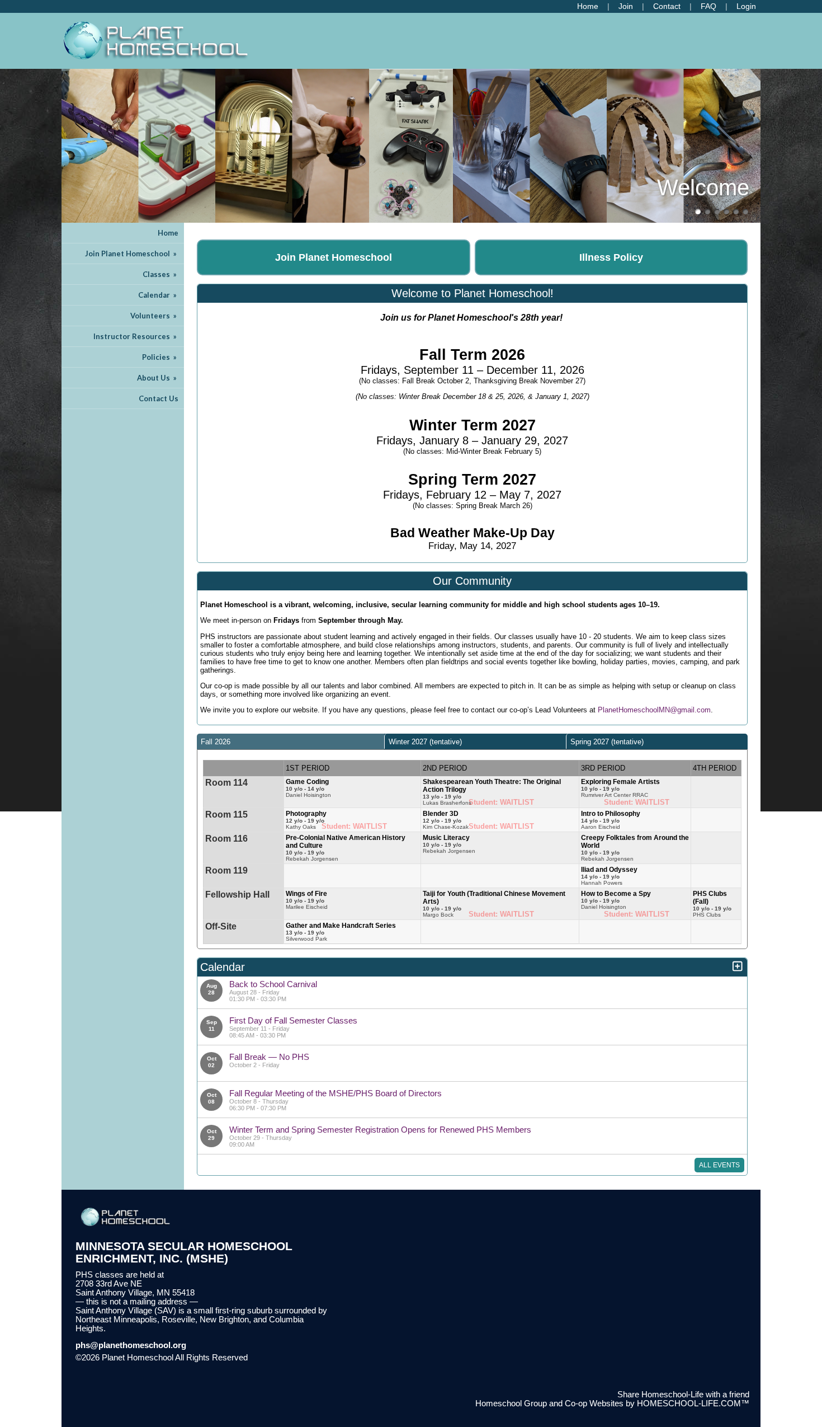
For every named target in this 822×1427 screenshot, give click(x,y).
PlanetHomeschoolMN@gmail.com (654, 710)
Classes (160, 274)
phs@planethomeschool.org (130, 1345)
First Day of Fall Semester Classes (293, 1020)
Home (168, 232)
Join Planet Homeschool (131, 253)
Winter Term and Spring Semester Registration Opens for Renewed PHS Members (380, 1129)
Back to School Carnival (273, 984)
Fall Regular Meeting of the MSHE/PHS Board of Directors (335, 1093)
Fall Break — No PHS (269, 1057)
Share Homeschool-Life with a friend (683, 1394)
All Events (719, 1165)
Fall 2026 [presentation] (215, 742)
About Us (157, 377)
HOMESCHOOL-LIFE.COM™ (693, 1403)
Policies (160, 357)
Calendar (158, 294)
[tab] (290, 741)
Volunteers (154, 315)
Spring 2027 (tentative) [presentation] (607, 742)
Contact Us (158, 398)
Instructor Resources (135, 336)
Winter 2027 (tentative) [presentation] (425, 742)
